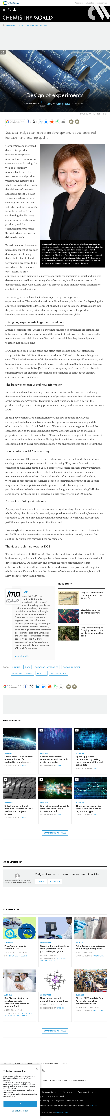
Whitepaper (45, 943)
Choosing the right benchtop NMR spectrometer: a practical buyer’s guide (54, 949)
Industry (55, 87)
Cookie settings (20, 1111)
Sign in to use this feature (91, 115)
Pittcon (98, 1011)
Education (90, 3)
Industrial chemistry (22, 673)
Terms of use (49, 1080)
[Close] (37, 1069)
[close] (104, 115)
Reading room (32, 25)
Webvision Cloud (61, 1112)
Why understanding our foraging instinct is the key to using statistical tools (92, 631)
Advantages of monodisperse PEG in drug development (90, 947)
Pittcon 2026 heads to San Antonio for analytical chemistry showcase (89, 1001)
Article (79, 943)
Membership (102, 3)
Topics (30, 1064)
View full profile (22, 656)
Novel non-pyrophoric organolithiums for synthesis (54, 999)
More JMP (63, 584)
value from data (59, 673)
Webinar (8, 753)
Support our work (56, 1096)
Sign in (41, 881)
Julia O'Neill (63, 104)
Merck (61, 1008)
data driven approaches (46, 667)
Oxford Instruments (53, 959)
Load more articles (55, 833)
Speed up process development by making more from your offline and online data (89, 760)
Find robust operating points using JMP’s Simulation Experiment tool (54, 809)
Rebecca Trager (17, 956)
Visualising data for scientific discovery (90, 611)
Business (16, 667)
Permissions (78, 1080)
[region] (20, 1092)
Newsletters (11, 25)
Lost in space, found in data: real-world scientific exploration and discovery (18, 759)
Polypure (98, 956)
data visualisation (71, 667)
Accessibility (64, 1080)
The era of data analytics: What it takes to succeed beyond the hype (88, 809)
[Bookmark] (77, 121)
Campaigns (68, 1092)
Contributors (52, 1064)
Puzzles (43, 25)
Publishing (79, 3)
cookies (93, 1105)
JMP (49, 104)
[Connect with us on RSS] (43, 1070)
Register (55, 881)
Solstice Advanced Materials (18, 1014)
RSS (63, 1064)
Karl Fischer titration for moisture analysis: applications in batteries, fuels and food (16, 1002)
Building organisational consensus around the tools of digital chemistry (54, 759)
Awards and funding (87, 1092)
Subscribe (7, 1064)
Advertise (19, 1064)
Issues (39, 1064)
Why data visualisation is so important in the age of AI (92, 595)
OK (20, 1104)
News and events (50, 1092)
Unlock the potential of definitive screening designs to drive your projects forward (18, 810)
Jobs (21, 25)
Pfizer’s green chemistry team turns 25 (16, 947)
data (27, 667)
